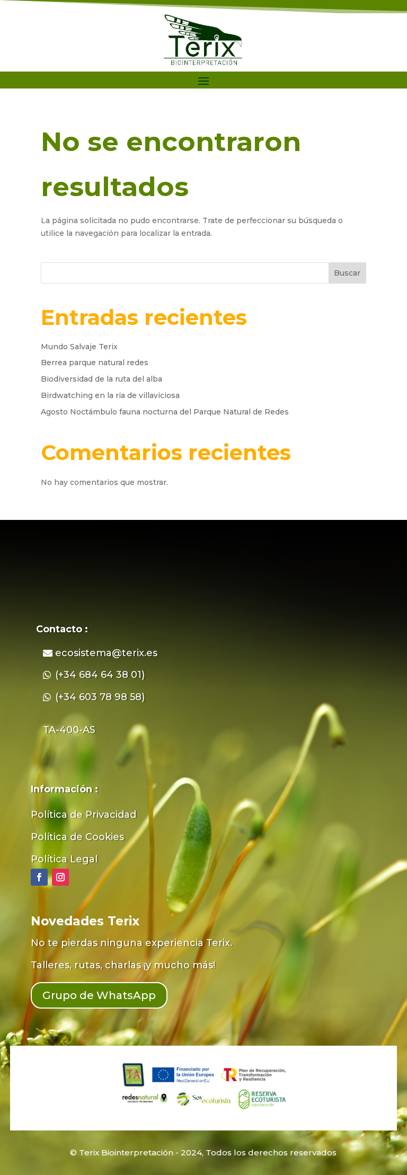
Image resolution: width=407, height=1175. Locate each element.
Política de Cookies (77, 837)
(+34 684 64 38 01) (100, 675)
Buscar (347, 273)
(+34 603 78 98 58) (100, 697)
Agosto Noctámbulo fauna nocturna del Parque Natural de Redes (165, 412)
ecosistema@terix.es (106, 653)
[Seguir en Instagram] (60, 877)
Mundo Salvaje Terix (79, 346)
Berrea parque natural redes (94, 362)
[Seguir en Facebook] (39, 877)
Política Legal (64, 859)
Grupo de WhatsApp (99, 995)
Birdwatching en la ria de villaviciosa (110, 395)
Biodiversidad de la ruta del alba (101, 379)
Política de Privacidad (83, 814)
